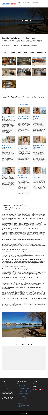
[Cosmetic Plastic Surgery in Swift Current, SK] (24, 72)
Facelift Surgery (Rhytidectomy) (23, 147)
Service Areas (19, 5)
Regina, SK (34, 65)
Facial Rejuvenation (26, 2)
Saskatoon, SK (4, 77)
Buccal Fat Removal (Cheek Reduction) (24, 117)
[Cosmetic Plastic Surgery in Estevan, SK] (9, 61)
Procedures (19, 2)
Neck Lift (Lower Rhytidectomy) (23, 176)
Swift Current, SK (20, 77)
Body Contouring (35, 2)
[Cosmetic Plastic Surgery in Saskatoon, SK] (9, 72)
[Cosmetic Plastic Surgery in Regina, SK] (39, 61)
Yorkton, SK (4, 88)
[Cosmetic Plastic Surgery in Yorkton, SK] (9, 84)
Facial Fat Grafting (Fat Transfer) (38, 146)
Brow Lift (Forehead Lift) (8, 117)
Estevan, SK (4, 65)
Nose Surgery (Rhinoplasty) (37, 176)
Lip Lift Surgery (7, 176)
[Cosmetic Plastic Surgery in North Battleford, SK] (24, 61)
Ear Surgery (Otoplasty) (36, 117)
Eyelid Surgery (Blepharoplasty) (7, 146)
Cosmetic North (25, 413)
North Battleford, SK (21, 65)
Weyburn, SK (34, 77)
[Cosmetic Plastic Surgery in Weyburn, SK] (39, 72)
